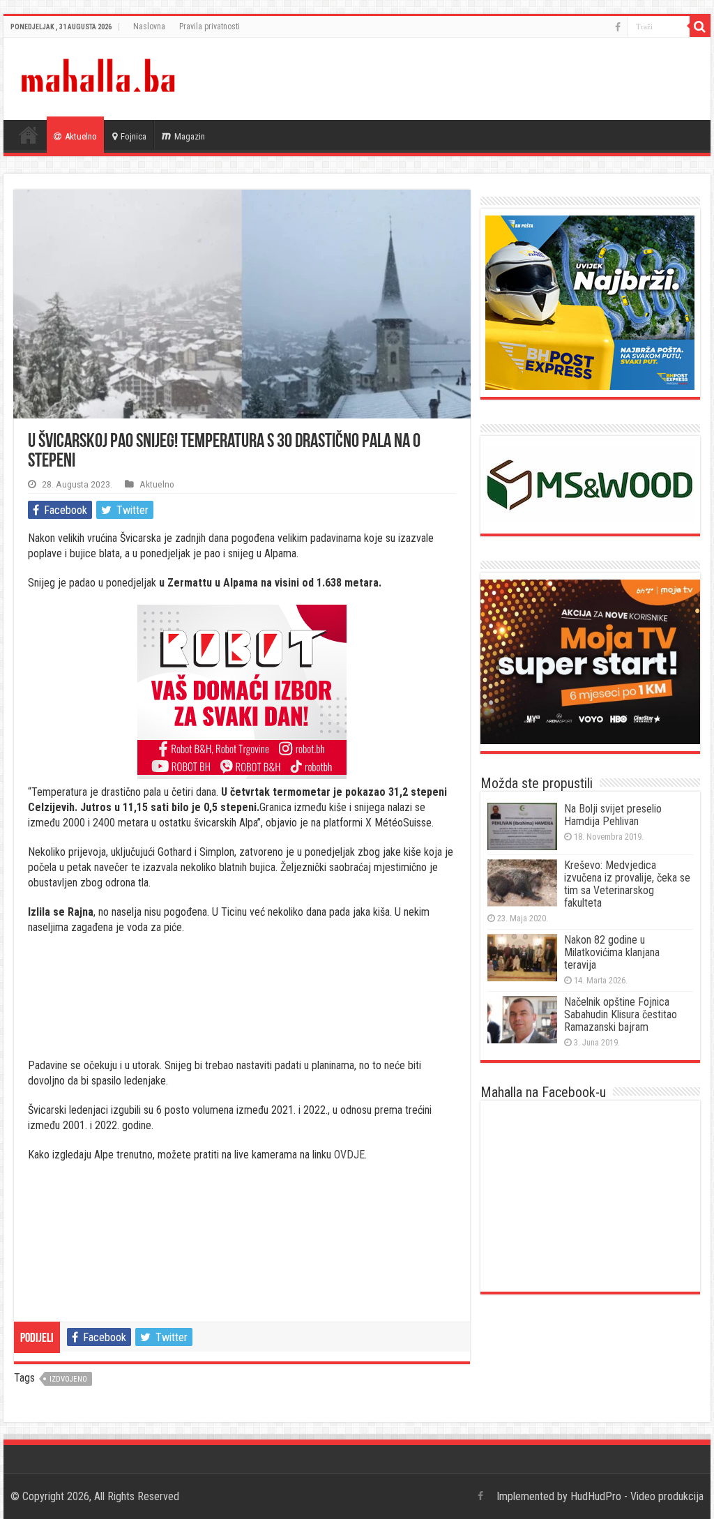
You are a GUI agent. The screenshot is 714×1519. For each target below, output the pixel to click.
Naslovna (149, 26)
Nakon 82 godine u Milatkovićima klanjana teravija (612, 952)
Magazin (189, 136)
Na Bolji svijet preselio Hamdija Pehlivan (613, 815)
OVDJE (349, 1154)
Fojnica (133, 136)
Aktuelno (81, 136)
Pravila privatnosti (209, 26)
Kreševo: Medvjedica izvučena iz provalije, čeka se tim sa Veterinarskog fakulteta (627, 884)
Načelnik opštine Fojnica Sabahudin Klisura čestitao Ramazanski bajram (620, 1014)
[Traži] (700, 26)
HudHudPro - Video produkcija (637, 1496)
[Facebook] (618, 27)
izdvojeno (68, 1379)
